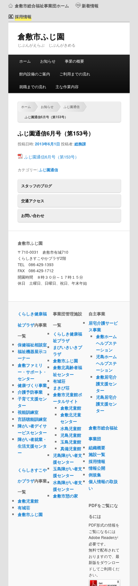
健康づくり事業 (32, 385)
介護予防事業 (30, 392)
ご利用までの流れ (74, 73)
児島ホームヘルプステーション (106, 363)
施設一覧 (97, 454)
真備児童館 (70, 448)
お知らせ (48, 61)
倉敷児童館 (28, 501)
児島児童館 (70, 435)
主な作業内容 (67, 86)
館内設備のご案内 (34, 73)
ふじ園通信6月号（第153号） (51, 157)
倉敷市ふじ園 (41, 36)
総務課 (80, 144)
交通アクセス (32, 201)
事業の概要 (74, 61)
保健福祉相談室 (32, 345)
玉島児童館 (70, 442)
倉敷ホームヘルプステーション (106, 343)
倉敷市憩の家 (65, 496)
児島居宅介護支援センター (106, 403)
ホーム (25, 61)
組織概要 (97, 447)
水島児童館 (70, 428)
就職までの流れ (32, 86)
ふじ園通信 (72, 106)
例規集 (95, 475)
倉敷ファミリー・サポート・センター (32, 372)
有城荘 (24, 508)
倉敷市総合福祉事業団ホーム (42, 6)
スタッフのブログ (36, 186)
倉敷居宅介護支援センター (106, 383)
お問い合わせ (32, 215)
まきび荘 (61, 388)
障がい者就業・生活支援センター (32, 446)
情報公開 (97, 468)
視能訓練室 (28, 412)
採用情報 (97, 461)
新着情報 (90, 6)
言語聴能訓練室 (32, 419)
